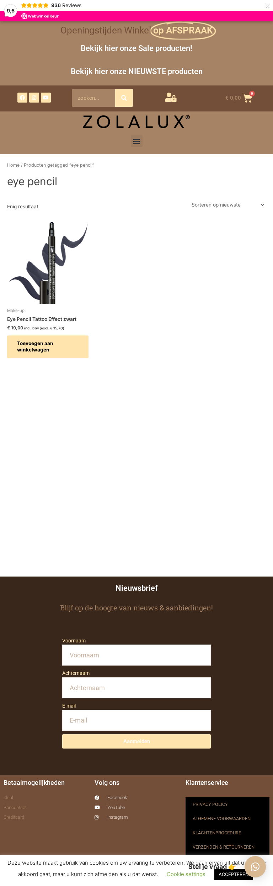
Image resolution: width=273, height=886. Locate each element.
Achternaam (76, 673)
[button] (137, 141)
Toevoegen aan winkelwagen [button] (35, 346)
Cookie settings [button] (186, 874)
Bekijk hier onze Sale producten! (136, 48)
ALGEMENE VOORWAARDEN (222, 818)
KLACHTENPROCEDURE (217, 832)
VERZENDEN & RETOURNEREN (224, 847)
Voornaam (74, 640)
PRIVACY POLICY (210, 804)
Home (13, 165)
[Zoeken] (124, 98)
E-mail (69, 706)
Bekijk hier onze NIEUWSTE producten (137, 71)
